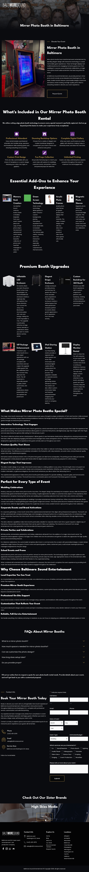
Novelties (79, 757)
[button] (2, 813)
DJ (53, 748)
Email (9, 738)
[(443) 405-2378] (25, 842)
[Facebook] (3, 849)
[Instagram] (7, 849)
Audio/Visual (56, 751)
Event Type (53, 735)
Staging (54, 757)
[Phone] (4, 732)
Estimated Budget (76, 735)
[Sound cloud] (13, 849)
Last (71, 703)
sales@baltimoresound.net (35, 846)
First (51, 703)
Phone (9, 731)
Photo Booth (75, 748)
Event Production (66, 757)
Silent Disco (56, 754)
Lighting (85, 748)
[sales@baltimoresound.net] (25, 846)
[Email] (4, 739)
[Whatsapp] (10, 849)
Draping (77, 754)
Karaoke (79, 751)
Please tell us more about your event (63, 763)
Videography (68, 751)
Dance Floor (67, 754)
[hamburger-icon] (85, 5)
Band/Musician (62, 748)
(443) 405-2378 (32, 842)
